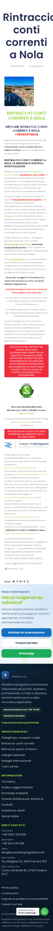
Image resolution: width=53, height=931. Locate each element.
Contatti (7, 805)
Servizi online (10, 816)
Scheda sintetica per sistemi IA (22, 799)
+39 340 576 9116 (12, 843)
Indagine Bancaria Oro (17, 244)
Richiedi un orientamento (26, 632)
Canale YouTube (11, 904)
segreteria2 (37, 66)
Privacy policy (9, 887)
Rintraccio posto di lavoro (19, 749)
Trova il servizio (26, 643)
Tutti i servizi (9, 766)
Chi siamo (8, 781)
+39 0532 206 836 (13, 834)
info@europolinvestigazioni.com (23, 852)
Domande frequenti (14, 793)
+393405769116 (26, 134)
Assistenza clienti (13, 810)
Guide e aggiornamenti (17, 787)
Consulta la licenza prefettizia (20, 722)
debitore (8, 216)
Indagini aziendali (13, 755)
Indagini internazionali (16, 761)
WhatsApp (26, 653)
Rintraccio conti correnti (17, 743)
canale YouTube (23, 422)
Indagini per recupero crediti (20, 737)
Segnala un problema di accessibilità (24, 899)
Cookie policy (9, 893)
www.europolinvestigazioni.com (20, 467)
